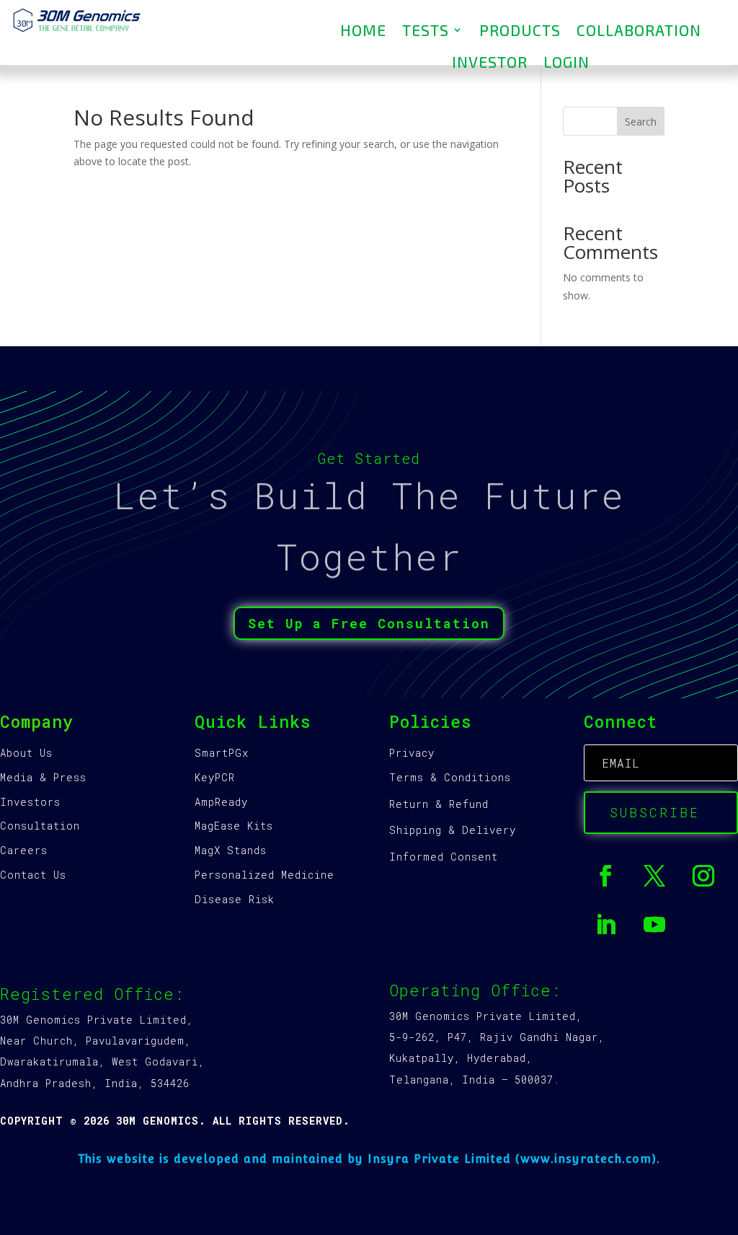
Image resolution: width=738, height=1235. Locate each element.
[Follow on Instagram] (703, 875)
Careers (24, 850)
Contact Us (33, 875)
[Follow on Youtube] (654, 924)
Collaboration (639, 30)
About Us (26, 753)
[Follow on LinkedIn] (605, 924)
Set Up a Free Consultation (369, 623)
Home (363, 30)
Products (520, 30)
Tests (425, 30)
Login (566, 62)
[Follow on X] (654, 875)
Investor (490, 62)
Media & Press (43, 777)
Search (641, 121)
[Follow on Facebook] (605, 875)
